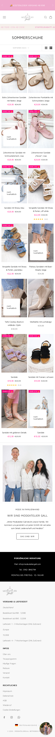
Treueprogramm (9, 659)
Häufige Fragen (9, 663)
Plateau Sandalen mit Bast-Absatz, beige (40, 268)
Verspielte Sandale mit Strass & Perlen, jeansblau (14, 268)
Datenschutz (8, 696)
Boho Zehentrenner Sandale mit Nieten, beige (14, 99)
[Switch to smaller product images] (51, 48)
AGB (5, 700)
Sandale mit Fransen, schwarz (40, 377)
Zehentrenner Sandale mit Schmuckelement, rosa (14, 154)
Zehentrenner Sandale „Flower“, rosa (40, 154)
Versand (6, 673)
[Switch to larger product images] (46, 48)
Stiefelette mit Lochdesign (41, 322)
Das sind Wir (27, 536)
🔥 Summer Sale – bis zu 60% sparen (27, 7)
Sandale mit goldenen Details (14, 432)
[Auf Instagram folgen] (11, 717)
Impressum (7, 691)
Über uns (6, 654)
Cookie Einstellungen (11, 710)
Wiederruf (7, 705)
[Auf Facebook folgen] (4, 717)
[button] (45, 729)
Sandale (14, 377)
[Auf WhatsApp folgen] (18, 717)
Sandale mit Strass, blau (14, 208)
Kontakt (6, 677)
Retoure (6, 668)
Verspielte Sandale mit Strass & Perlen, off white (41, 209)
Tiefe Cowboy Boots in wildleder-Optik (14, 323)
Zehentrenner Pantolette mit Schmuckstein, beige (41, 99)
